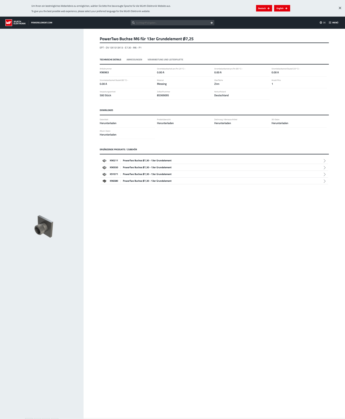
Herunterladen (108, 123)
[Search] (211, 22)
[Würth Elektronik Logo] (15, 22)
